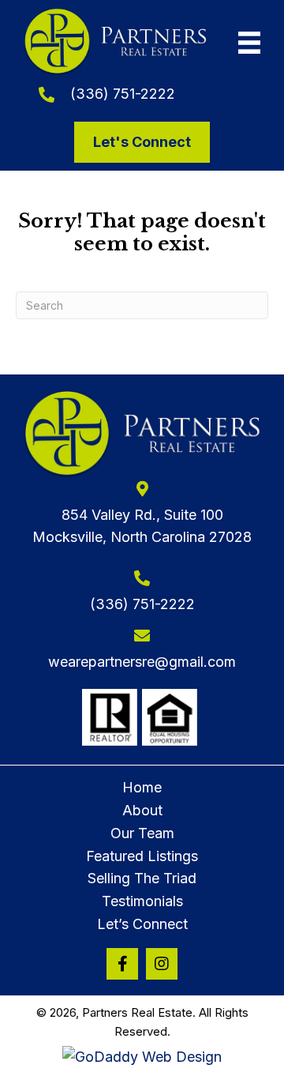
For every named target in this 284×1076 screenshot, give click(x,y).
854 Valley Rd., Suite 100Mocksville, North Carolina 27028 (142, 526)
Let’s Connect (142, 924)
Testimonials (142, 901)
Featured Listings (142, 856)
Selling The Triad (142, 878)
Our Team (142, 833)
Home (142, 787)
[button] (122, 964)
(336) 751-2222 (122, 93)
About (142, 810)
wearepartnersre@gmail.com (142, 661)
